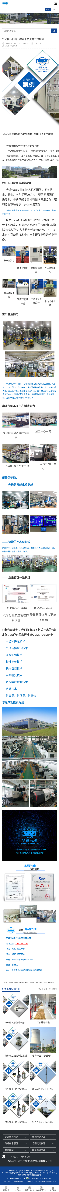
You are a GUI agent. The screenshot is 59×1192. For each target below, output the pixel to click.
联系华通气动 (38, 1149)
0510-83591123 (19, 948)
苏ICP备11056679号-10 (16, 1178)
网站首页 (53, 1190)
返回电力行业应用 (49, 989)
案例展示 (9, 1149)
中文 (48, 9)
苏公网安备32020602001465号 (40, 1178)
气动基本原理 (11, 1143)
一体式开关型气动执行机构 (18, 982)
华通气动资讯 (38, 1143)
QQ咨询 (18, 1190)
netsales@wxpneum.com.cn (46, 1181)
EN (54, 9)
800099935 (17, 1161)
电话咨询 (6, 1190)
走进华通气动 (11, 1136)
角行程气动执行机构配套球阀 (46, 982)
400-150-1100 (22, 943)
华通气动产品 (38, 1136)
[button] (27, 22)
